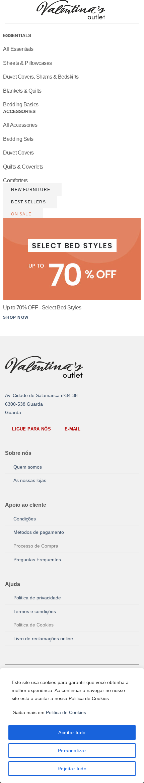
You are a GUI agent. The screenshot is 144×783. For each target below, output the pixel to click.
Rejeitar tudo (72, 768)
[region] (72, 725)
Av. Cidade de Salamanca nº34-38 (41, 395)
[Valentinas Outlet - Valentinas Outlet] (72, 11)
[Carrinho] (135, 11)
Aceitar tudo (71, 732)
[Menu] (9, 11)
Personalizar (72, 750)
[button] (66, 712)
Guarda (13, 412)
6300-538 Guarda (24, 404)
